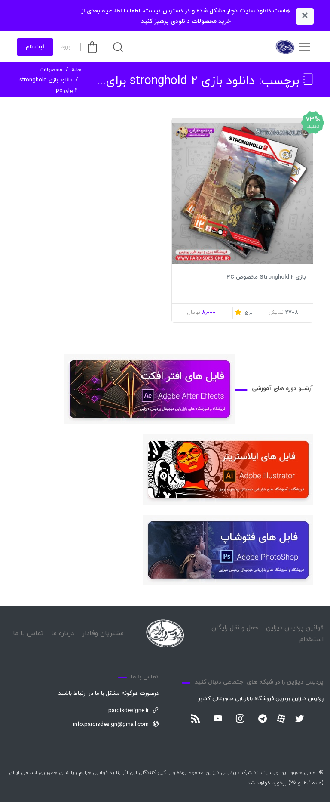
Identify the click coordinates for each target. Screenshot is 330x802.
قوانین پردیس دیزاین (295, 627)
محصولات (51, 70)
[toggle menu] (304, 47)
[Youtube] (218, 719)
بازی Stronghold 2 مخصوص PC (266, 277)
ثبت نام (35, 47)
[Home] (165, 633)
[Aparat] (281, 718)
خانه (76, 70)
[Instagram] (240, 719)
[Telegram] (262, 719)
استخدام (311, 639)
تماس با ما (28, 633)
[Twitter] (299, 719)
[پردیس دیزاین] (284, 47)
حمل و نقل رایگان (234, 627)
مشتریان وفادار (103, 633)
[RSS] (195, 719)
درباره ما (62, 633)
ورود (66, 47)
